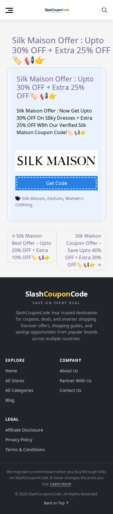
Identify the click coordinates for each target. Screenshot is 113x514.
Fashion (55, 198)
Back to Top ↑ (56, 503)
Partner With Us (76, 380)
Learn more (60, 483)
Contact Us (70, 390)
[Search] (104, 10)
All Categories (19, 390)
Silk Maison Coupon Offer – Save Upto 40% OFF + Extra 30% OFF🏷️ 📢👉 (83, 250)
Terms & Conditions (25, 449)
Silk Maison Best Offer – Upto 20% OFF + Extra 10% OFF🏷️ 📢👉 (31, 246)
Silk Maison (33, 198)
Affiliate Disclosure (24, 430)
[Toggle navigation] (9, 9)
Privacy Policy (18, 439)
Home (11, 371)
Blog (9, 400)
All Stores (14, 380)
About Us (69, 371)
